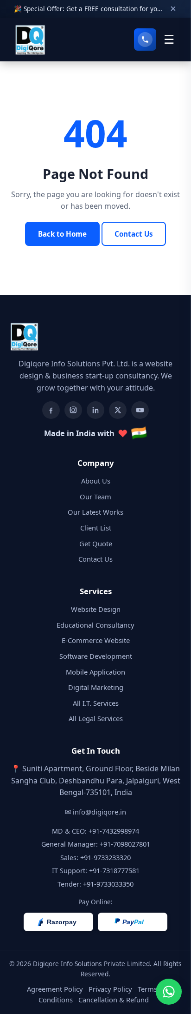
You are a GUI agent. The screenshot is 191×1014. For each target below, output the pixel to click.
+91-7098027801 (125, 843)
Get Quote (95, 543)
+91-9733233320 (105, 857)
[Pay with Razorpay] (58, 922)
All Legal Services (96, 718)
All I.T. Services (96, 703)
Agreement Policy (55, 989)
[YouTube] (140, 410)
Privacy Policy (110, 989)
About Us (95, 480)
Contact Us (134, 234)
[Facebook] (51, 410)
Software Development (95, 656)
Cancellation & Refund (113, 999)
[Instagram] (73, 410)
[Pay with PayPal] (132, 922)
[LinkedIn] (95, 410)
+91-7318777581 (114, 870)
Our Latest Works (95, 512)
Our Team (95, 496)
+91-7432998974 (114, 830)
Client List (95, 527)
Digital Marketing (95, 687)
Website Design (96, 609)
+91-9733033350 (108, 883)
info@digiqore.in (99, 811)
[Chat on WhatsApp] (169, 992)
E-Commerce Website (96, 640)
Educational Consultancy (95, 625)
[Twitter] (118, 410)
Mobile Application (95, 671)
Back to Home (62, 234)
